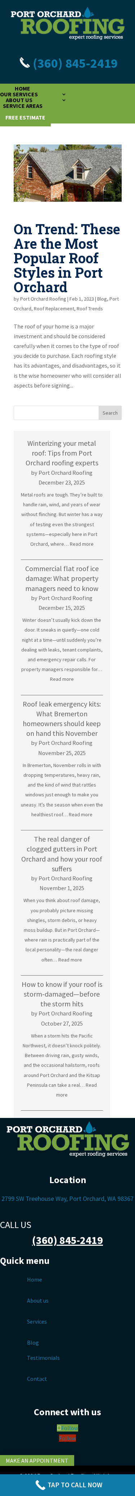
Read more (82, 544)
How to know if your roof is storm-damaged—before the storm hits (62, 994)
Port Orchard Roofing (43, 299)
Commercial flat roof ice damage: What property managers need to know (62, 578)
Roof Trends (90, 308)
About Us (19, 100)
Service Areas (22, 105)
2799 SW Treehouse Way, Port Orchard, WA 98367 (67, 1198)
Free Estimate (25, 117)
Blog (102, 299)
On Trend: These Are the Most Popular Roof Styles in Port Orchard (67, 258)
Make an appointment (37, 1460)
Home (22, 88)
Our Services (19, 94)
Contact (37, 1378)
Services (37, 1321)
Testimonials (43, 1357)
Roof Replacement (54, 308)
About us (38, 1300)
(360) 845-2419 (74, 63)
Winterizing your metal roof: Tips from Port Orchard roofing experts (62, 453)
